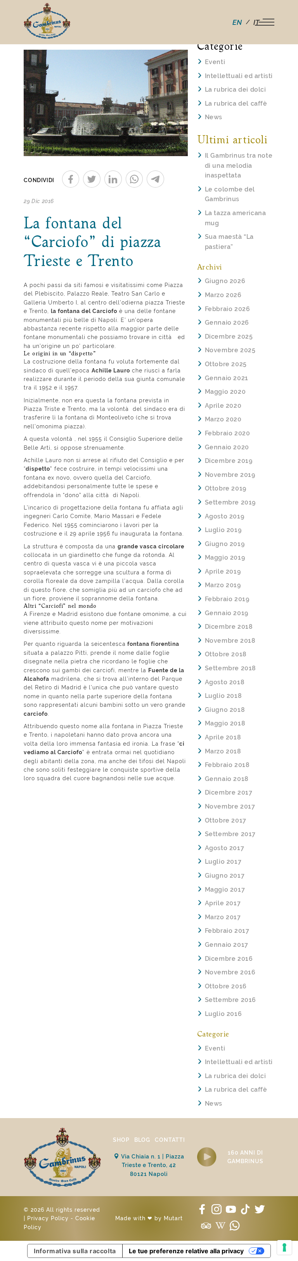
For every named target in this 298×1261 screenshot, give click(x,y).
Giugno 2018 (225, 709)
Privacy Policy (48, 1218)
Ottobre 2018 (226, 654)
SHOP (121, 1140)
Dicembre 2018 (229, 626)
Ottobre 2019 (225, 488)
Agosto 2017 (224, 848)
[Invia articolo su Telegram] (155, 179)
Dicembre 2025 (229, 336)
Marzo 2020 (223, 419)
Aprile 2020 (223, 405)
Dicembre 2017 (229, 792)
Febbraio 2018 (227, 765)
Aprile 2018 (223, 737)
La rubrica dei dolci (235, 89)
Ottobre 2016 (226, 986)
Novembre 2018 (230, 640)
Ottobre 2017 (225, 820)
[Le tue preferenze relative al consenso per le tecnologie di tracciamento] (284, 1247)
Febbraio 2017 (227, 930)
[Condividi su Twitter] (91, 179)
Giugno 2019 (225, 544)
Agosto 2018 (225, 682)
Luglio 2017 (223, 861)
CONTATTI (170, 1140)
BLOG (142, 1140)
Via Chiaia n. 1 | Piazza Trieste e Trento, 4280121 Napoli (152, 1165)
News (213, 117)
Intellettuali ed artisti (239, 76)
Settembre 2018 (230, 668)
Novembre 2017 (230, 806)
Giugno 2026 (225, 281)
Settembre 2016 (230, 1000)
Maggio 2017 (225, 889)
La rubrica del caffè (236, 103)
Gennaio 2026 (227, 322)
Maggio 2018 (225, 723)
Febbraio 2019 (227, 599)
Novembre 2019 (230, 474)
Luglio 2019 (223, 530)
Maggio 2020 (225, 391)
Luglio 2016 (223, 1013)
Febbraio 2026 (227, 309)
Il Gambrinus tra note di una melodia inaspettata (239, 165)
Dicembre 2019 (229, 460)
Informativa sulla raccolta (75, 1251)
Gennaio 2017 (226, 944)
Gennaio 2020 (227, 447)
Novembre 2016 (230, 972)
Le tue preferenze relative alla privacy (186, 1251)
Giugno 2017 (225, 875)
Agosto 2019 (224, 516)
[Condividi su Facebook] (71, 179)
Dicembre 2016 (229, 958)
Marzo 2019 (223, 585)
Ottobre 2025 (226, 364)
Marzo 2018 (223, 751)
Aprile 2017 (223, 903)
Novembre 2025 (230, 350)
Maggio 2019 (225, 557)
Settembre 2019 (230, 502)
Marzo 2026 (223, 295)
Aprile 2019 (223, 571)
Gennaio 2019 (226, 613)
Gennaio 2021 (226, 378)
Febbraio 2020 (227, 433)
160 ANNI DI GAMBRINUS (245, 1157)
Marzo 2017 (223, 917)
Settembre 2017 (230, 834)
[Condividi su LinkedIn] (113, 179)
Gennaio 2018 (227, 779)
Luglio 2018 (223, 695)
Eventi (215, 62)
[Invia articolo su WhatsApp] (134, 179)
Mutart (173, 1218)
